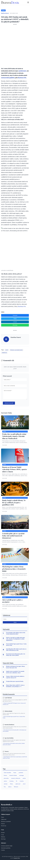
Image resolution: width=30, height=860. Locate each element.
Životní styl (3, 825)
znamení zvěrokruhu (15, 778)
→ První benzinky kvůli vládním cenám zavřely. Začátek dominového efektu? (14, 744)
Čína (5, 786)
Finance (3, 823)
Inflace (11, 783)
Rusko (14, 772)
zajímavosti (17, 783)
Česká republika (7, 772)
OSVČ (6, 350)
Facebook (15, 315)
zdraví (24, 783)
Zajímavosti (3, 819)
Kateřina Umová (5, 13)
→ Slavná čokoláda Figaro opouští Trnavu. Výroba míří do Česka (14, 717)
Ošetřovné (4, 352)
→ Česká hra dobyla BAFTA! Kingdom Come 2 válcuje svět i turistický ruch (14, 704)
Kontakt (3, 832)
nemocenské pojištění (8, 77)
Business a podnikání (6, 821)
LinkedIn (15, 321)
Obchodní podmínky (5, 848)
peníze (24, 778)
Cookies (3, 850)
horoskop (11, 781)
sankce (5, 781)
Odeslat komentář (9, 403)
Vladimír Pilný (17, 858)
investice (22, 781)
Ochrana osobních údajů (6, 845)
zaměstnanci (22, 71)
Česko (3, 10)
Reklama (3, 836)
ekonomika (6, 778)
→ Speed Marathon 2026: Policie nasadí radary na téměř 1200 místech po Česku (15, 757)
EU (16, 781)
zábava (10, 786)
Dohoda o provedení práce (16, 350)
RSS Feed (3, 839)
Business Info (22, 77)
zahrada (5, 783)
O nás (2, 834)
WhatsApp (15, 325)
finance (5, 775)
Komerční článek (13, 775)
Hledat (15, 622)
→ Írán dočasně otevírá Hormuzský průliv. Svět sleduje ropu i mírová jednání (14, 730)
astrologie (21, 775)
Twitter (15, 318)
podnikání (21, 772)
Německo (16, 786)
